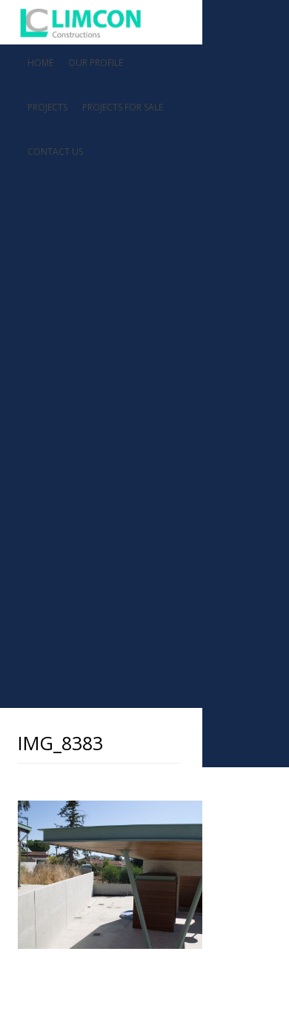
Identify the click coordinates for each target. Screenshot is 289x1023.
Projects (47, 107)
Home (40, 62)
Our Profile (95, 62)
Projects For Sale (122, 107)
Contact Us (55, 151)
